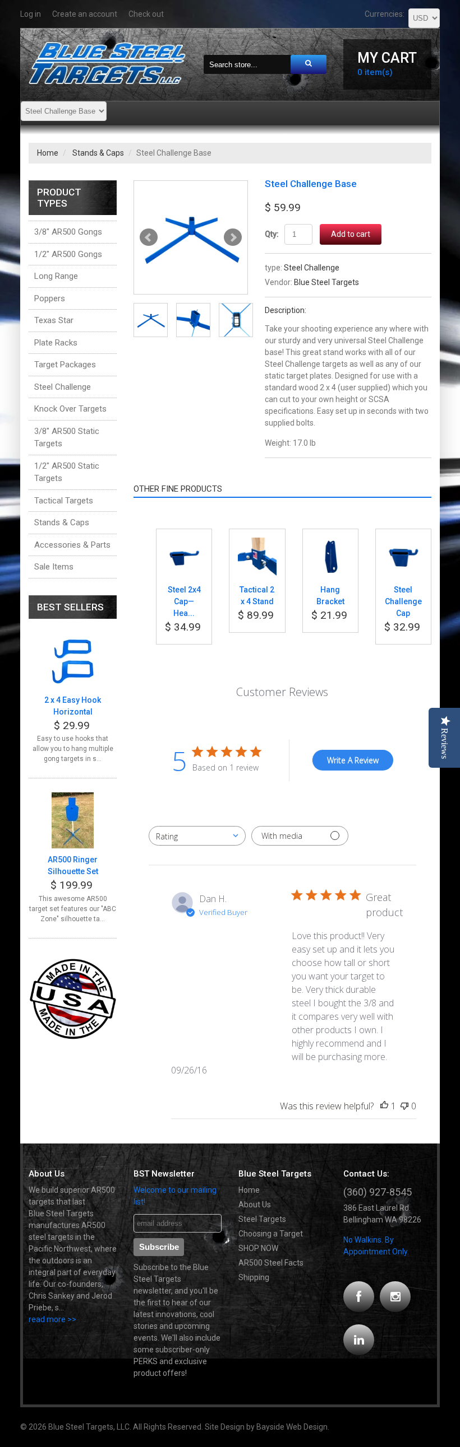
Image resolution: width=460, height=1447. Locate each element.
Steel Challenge (311, 267)
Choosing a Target (270, 1233)
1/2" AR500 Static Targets (66, 472)
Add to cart (350, 234)
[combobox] (197, 836)
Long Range (56, 276)
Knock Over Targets (70, 409)
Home (47, 152)
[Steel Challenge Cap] (403, 543)
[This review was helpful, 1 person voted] (384, 1106)
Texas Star (53, 320)
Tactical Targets (63, 501)
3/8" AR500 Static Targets (66, 437)
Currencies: (384, 14)
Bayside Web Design (292, 1426)
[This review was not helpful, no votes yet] (404, 1106)
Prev (149, 237)
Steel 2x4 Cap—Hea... (184, 601)
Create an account (84, 14)
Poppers (49, 298)
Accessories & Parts (72, 545)
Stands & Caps (98, 152)
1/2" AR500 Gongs (68, 254)
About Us (254, 1204)
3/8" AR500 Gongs (68, 232)
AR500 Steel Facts (270, 1262)
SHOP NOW (258, 1248)
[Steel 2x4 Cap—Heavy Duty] (184, 543)
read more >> (52, 1319)
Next (233, 237)
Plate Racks (55, 343)
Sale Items (53, 567)
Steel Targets (262, 1219)
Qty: (272, 234)
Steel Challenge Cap (403, 601)
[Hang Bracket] (330, 543)
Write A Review (353, 760)
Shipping (253, 1277)
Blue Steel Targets (326, 282)
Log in (30, 14)
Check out (146, 14)
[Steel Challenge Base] (190, 237)
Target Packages (65, 365)
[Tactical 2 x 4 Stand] (257, 543)
